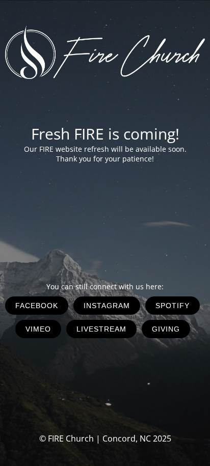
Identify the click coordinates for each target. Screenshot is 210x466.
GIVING (166, 329)
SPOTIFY (172, 305)
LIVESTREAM (101, 329)
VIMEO (38, 329)
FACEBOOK (36, 305)
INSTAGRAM (107, 305)
